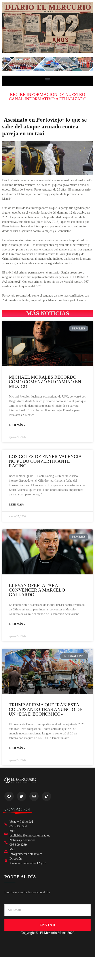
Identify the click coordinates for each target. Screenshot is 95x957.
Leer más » (17, 425)
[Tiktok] (46, 796)
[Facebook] (9, 796)
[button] (47, 79)
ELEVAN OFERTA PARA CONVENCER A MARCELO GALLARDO (37, 590)
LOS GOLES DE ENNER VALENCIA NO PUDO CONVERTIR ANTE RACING (45, 461)
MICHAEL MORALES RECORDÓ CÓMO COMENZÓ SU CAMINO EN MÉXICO (45, 381)
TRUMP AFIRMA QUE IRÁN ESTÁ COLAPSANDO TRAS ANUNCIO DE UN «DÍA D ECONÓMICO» (45, 709)
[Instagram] (34, 796)
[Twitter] (21, 796)
